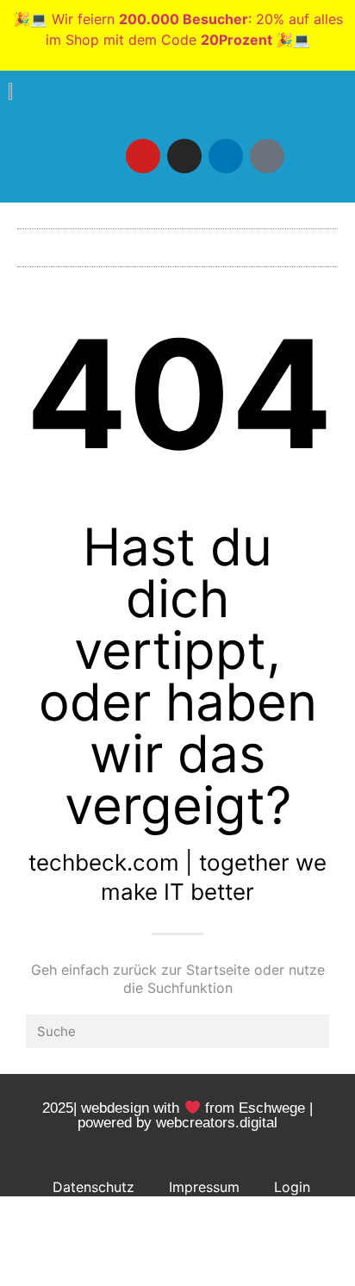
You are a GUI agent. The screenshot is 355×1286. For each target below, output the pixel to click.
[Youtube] (143, 156)
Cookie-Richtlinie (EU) (181, 1226)
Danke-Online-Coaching (181, 1266)
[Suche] (312, 1031)
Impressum (204, 1186)
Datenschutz (93, 1186)
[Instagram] (184, 156)
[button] (177, 243)
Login (292, 1186)
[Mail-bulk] (267, 156)
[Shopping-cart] (308, 156)
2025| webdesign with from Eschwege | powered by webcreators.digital (177, 1115)
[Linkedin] (226, 156)
